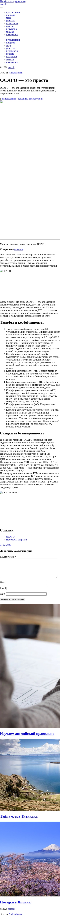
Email (3, 588)
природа (10, 15)
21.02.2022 (5, 545)
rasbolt (3, 4)
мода (8, 17)
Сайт (2, 594)
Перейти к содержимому (13, 1)
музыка (10, 31)
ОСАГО (10, 536)
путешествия (13, 12)
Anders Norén (15, 72)
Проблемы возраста (16, 539)
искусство (11, 29)
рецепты (10, 20)
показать (18, 249)
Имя (2, 582)
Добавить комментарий (30, 98)
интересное (12, 34)
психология (12, 23)
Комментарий (8, 556)
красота (10, 26)
